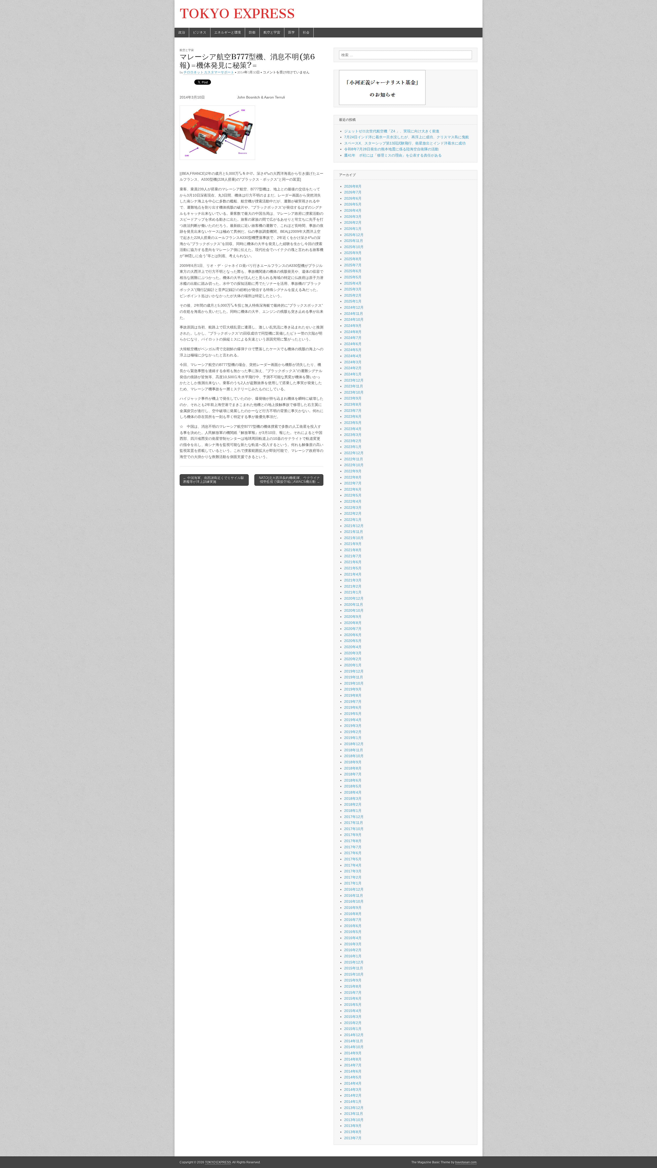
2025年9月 (353, 253)
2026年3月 (353, 217)
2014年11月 (353, 1041)
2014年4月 (353, 1083)
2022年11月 (353, 459)
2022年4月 (353, 501)
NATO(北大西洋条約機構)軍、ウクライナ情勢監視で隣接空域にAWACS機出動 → (289, 480)
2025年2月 (353, 295)
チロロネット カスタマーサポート (208, 72)
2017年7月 (353, 847)
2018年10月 (354, 756)
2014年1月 (353, 1101)
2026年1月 (353, 229)
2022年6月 (353, 489)
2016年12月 (354, 889)
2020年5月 (353, 641)
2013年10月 (354, 1120)
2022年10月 (354, 465)
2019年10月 (354, 683)
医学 (291, 32)
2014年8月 (353, 1059)
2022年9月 (353, 471)
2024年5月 (353, 350)
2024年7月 (353, 338)
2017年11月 (353, 823)
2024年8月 (353, 332)
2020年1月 (353, 665)
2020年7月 (353, 629)
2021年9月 (353, 544)
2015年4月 (353, 1011)
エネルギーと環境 (227, 32)
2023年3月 (353, 435)
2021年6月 (353, 562)
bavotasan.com (466, 1162)
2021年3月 (353, 580)
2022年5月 (353, 495)
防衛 (252, 32)
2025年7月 (353, 265)
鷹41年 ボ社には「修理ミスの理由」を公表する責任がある (393, 155)
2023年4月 (353, 429)
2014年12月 (354, 1035)
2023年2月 (353, 441)
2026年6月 (353, 198)
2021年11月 (353, 532)
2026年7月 (353, 192)
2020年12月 (354, 598)
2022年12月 (354, 453)
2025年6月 (353, 271)
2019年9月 (353, 689)
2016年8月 (353, 914)
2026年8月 (353, 186)
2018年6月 (353, 780)
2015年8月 (353, 986)
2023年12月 (354, 380)
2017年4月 (353, 865)
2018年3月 (353, 798)
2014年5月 (353, 1077)
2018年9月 (353, 762)
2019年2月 (353, 732)
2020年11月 (353, 604)
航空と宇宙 (272, 32)
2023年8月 (353, 404)
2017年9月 (353, 835)
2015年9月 (353, 980)
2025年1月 (353, 301)
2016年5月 (353, 932)
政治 (181, 32)
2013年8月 (353, 1132)
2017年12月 (354, 817)
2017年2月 (353, 877)
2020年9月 (353, 617)
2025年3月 (353, 289)
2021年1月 (353, 592)
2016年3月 (353, 944)
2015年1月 (353, 1029)
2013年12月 (354, 1108)
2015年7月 (353, 992)
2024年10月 (354, 319)
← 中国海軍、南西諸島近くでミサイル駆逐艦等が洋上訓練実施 (213, 480)
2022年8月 (353, 477)
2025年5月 (353, 277)
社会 (306, 32)
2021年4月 (353, 574)
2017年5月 (353, 859)
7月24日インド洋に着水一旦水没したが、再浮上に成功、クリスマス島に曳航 (406, 137)
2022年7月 (353, 483)
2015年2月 (353, 1023)
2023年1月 (353, 447)
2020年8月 (353, 623)
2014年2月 (353, 1095)
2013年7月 (353, 1138)
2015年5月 (353, 1004)
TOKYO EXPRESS (237, 14)
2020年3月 (353, 653)
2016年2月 (353, 950)
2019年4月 (353, 720)
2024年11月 (353, 314)
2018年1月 (353, 811)
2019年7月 (353, 701)
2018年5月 (353, 786)
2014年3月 (353, 1089)
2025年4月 (353, 283)
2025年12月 (354, 235)
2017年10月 (354, 829)
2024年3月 (353, 362)
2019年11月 (353, 677)
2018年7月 (353, 774)
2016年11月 (353, 895)
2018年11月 (353, 750)
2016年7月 (353, 920)
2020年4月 (353, 647)
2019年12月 (354, 671)
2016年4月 (353, 938)
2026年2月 (353, 222)
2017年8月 (353, 841)
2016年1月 (353, 956)
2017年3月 (353, 871)
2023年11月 (353, 386)
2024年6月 (353, 344)
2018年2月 (353, 804)
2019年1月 (353, 738)
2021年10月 (354, 538)
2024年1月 (353, 374)
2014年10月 (354, 1047)
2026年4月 (353, 210)
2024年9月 (353, 326)
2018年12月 (354, 744)
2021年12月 (354, 526)
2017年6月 (353, 853)
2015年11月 (353, 968)
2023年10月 (354, 392)
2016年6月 (353, 926)
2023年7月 (353, 410)
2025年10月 (354, 247)
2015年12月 (354, 962)
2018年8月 (353, 768)
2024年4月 (353, 356)
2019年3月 (353, 726)
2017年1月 (353, 883)
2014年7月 (353, 1065)
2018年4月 (353, 792)
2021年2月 (353, 586)
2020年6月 (353, 635)
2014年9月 (353, 1053)
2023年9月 (353, 398)
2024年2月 (353, 368)
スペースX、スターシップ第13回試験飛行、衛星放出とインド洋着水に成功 (405, 143)
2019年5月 (353, 714)
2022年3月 (353, 507)
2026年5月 (353, 204)
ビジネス (199, 32)
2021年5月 (353, 568)
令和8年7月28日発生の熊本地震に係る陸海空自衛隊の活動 (391, 149)
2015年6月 (353, 998)
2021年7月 (353, 556)
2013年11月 (353, 1114)
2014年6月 (353, 1071)
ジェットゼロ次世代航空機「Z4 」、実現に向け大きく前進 (391, 131)
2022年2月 (353, 513)
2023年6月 (353, 416)
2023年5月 (353, 423)
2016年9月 (353, 908)
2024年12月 (354, 307)
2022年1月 (353, 520)
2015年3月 (353, 1017)
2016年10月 (354, 901)
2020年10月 (354, 610)
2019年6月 (353, 707)
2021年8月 (353, 550)
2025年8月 (353, 259)
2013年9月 (353, 1126)
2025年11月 (353, 241)
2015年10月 (354, 974)
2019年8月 (353, 695)
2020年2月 (353, 659)
